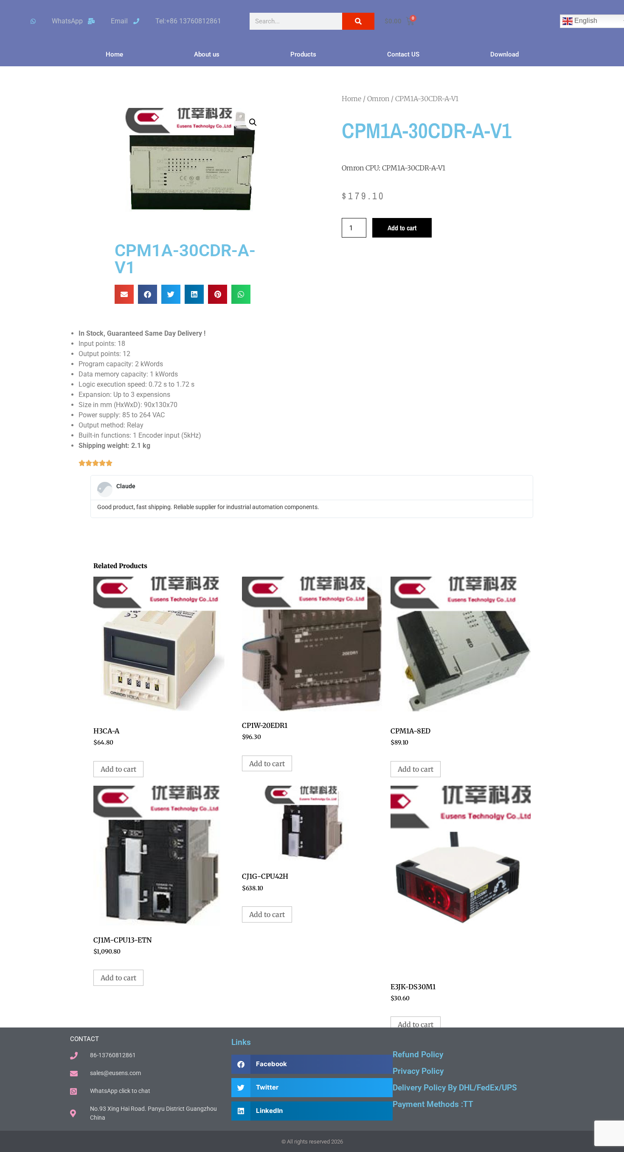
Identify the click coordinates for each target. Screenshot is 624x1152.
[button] (253, 122)
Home (114, 54)
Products (303, 54)
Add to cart (402, 227)
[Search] (358, 21)
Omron (378, 98)
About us (206, 54)
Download (504, 54)
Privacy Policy (418, 1071)
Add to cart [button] (118, 769)
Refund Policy (418, 1054)
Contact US (403, 54)
